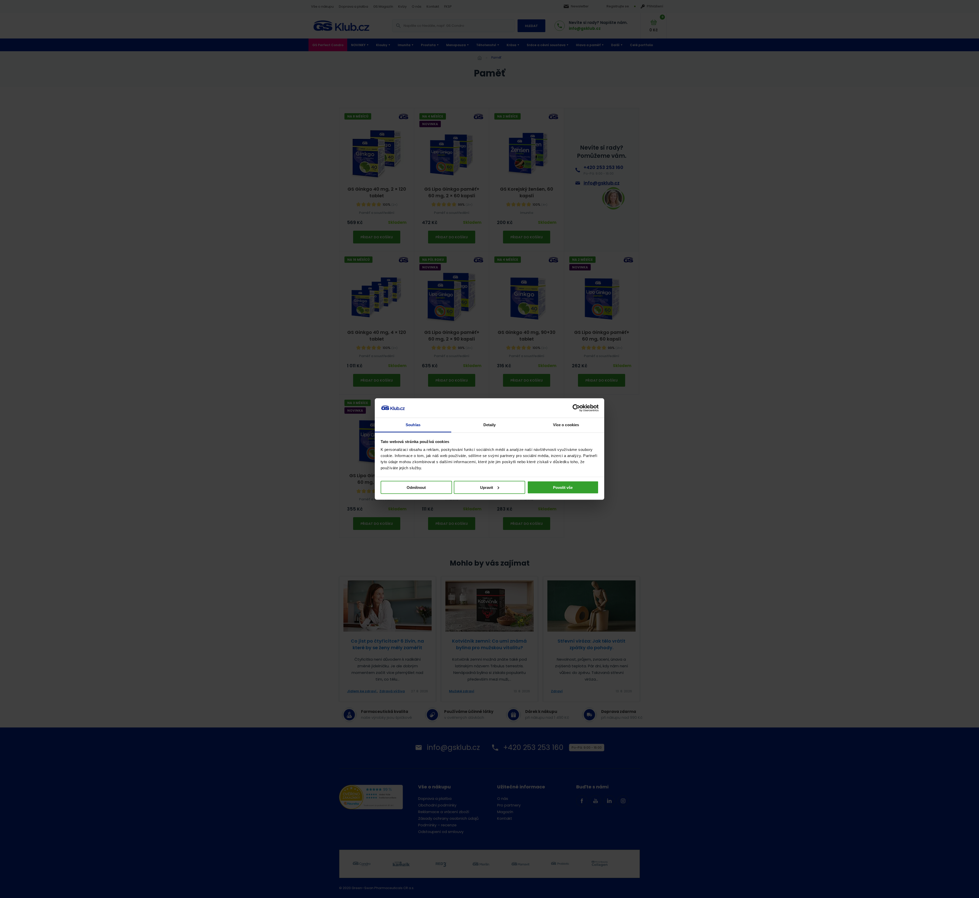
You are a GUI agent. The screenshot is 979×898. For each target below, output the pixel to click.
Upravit (486, 487)
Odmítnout (416, 487)
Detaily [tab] (489, 425)
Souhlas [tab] (413, 425)
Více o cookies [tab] (566, 425)
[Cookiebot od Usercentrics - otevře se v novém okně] (576, 408)
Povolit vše (563, 487)
